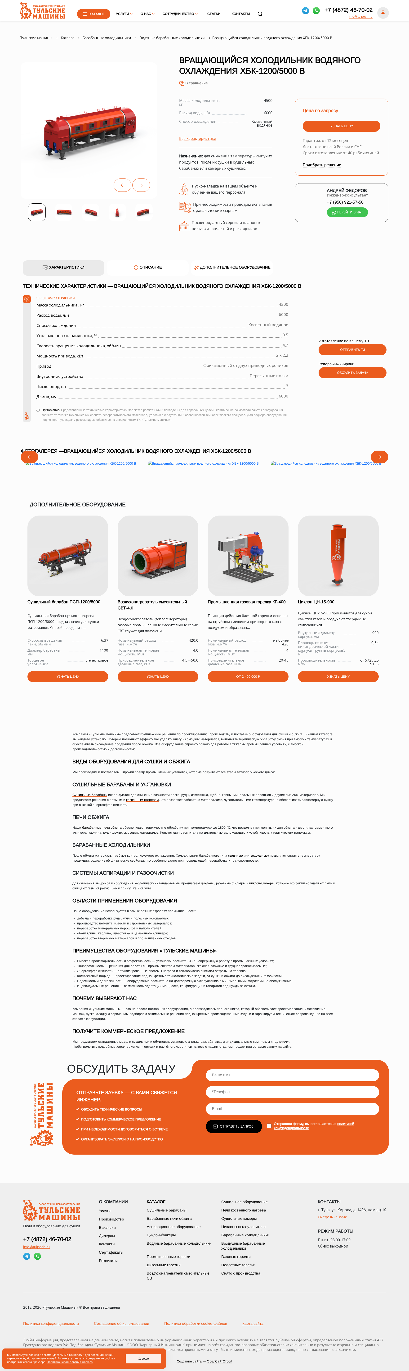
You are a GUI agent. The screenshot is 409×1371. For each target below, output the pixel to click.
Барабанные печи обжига (169, 1218)
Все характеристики (197, 138)
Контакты (241, 14)
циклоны (207, 883)
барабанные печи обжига (102, 827)
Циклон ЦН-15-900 (316, 601)
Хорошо (143, 1358)
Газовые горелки (236, 1257)
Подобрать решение (322, 164)
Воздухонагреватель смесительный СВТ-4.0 (152, 604)
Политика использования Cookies (70, 1362)
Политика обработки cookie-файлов (195, 1323)
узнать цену (341, 126)
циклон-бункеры (261, 883)
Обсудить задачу (352, 373)
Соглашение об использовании (121, 1323)
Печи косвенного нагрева (243, 1210)
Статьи (213, 14)
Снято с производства (240, 1273)
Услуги (105, 1211)
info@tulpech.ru (361, 16)
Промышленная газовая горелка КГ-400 (247, 601)
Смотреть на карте (332, 1217)
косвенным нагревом (142, 800)
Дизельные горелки (164, 1265)
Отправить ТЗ (352, 350)
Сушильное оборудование (244, 1202)
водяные (236, 855)
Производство (111, 1219)
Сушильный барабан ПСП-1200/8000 (63, 601)
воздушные (259, 855)
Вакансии (107, 1227)
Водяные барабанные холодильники (179, 1243)
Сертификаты (111, 1252)
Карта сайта (252, 1323)
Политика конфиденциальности (51, 1323)
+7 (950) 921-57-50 (345, 202)
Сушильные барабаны (89, 795)
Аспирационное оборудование (174, 1227)
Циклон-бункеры (161, 1235)
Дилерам (107, 1236)
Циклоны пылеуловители (243, 1227)
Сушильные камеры (239, 1218)
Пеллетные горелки (238, 1265)
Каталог (156, 1201)
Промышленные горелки (168, 1257)
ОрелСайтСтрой (219, 1361)
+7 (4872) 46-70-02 (349, 10)
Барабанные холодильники (245, 1235)
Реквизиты (108, 1261)
